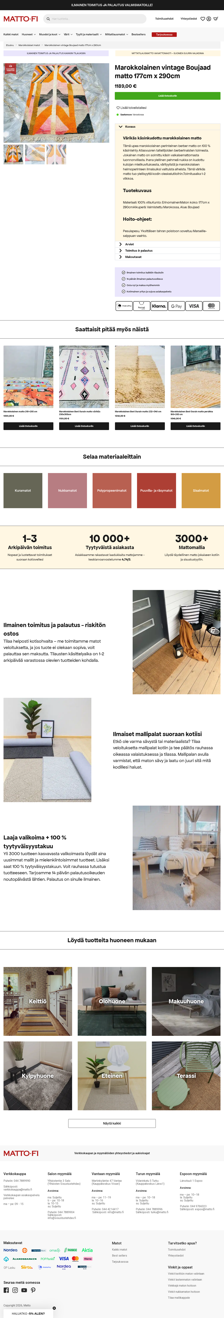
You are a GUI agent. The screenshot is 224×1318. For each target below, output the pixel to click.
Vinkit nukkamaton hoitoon (184, 1291)
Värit (66, 34)
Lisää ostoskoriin (167, 95)
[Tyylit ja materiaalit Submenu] (102, 34)
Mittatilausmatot (115, 34)
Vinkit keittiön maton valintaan (186, 1273)
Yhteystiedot (189, 19)
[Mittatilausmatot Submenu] (128, 34)
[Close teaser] (54, 1308)
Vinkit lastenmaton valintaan (185, 1279)
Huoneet (27, 34)
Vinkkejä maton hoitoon (182, 1285)
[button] (107, 103)
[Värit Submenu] (72, 34)
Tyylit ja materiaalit (87, 34)
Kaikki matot (11, 34)
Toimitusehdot (164, 19)
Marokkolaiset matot (29, 45)
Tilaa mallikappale (179, 1297)
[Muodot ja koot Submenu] (60, 34)
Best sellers (119, 1255)
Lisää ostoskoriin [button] (28, 426)
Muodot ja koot (48, 34)
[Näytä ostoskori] (215, 19)
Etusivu (10, 45)
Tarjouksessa (120, 1261)
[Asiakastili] (208, 19)
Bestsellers (139, 34)
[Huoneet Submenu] (36, 34)
